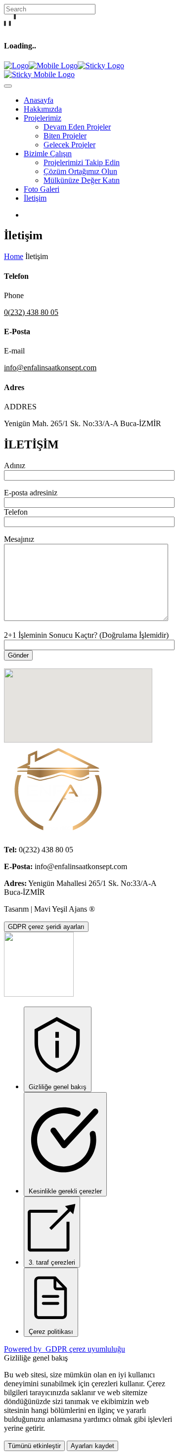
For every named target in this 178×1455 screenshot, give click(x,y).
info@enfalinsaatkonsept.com (50, 367)
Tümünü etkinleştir (34, 1446)
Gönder (18, 655)
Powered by (64, 1349)
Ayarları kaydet (92, 1446)
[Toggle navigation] (8, 86)
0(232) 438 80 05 (31, 312)
